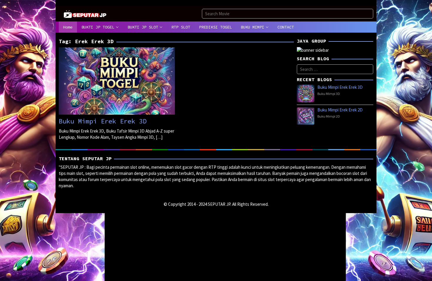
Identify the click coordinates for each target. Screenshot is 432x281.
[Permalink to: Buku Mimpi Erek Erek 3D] (117, 80)
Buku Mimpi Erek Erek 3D (103, 121)
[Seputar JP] (85, 13)
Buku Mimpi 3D (328, 93)
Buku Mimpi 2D (328, 116)
